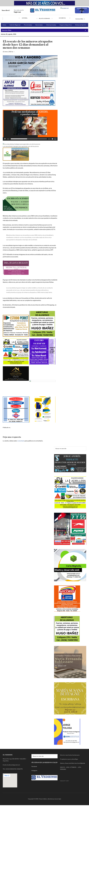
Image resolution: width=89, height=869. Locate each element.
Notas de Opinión (80, 25)
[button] (30, 125)
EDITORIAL (24, 18)
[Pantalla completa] (55, 139)
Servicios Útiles (79, 19)
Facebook (34, 766)
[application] (30, 125)
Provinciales (28, 25)
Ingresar (17, 12)
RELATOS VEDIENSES (44, 18)
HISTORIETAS (62, 18)
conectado (20, 441)
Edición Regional (15, 25)
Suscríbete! (6, 10)
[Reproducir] (5, 139)
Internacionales (51, 25)
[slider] (29, 138)
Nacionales (39, 25)
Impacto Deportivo (66, 25)
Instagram (34, 770)
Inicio (4, 25)
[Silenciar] (52, 139)
